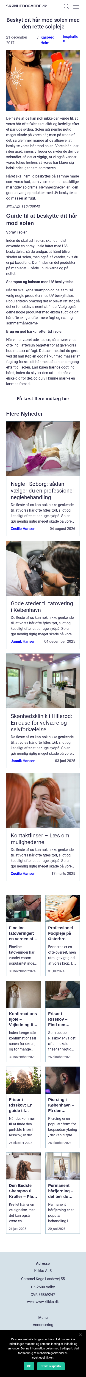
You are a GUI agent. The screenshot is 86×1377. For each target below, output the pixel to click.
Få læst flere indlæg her (43, 398)
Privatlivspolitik (51, 1366)
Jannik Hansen (23, 641)
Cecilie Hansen (23, 529)
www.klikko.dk (47, 1302)
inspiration (70, 38)
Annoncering (43, 1325)
